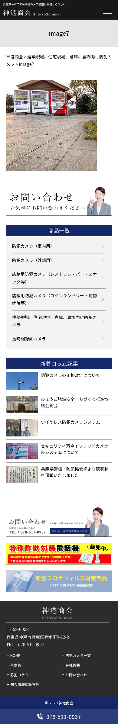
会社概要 (72, 665)
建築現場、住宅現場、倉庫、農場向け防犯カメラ (54, 321)
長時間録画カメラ (29, 339)
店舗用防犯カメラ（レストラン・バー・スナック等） (54, 278)
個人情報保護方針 (24, 684)
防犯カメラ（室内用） (33, 246)
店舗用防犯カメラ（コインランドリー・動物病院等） (54, 299)
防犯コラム (19, 674)
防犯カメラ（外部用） (33, 260)
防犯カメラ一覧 (78, 655)
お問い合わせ (76, 674)
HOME (15, 655)
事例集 (15, 665)
